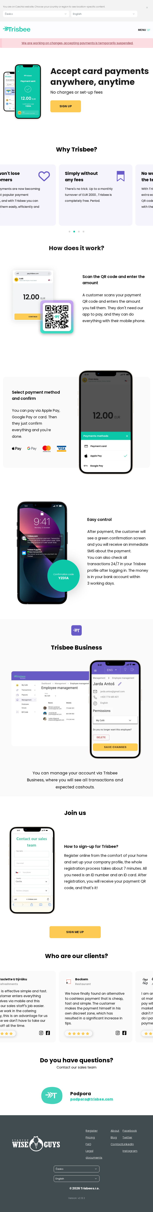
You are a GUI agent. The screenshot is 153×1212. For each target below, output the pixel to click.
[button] (69, 231)
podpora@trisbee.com (91, 1099)
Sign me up (75, 932)
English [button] (77, 14)
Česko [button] (9, 14)
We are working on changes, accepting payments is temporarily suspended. (77, 43)
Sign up (66, 106)
